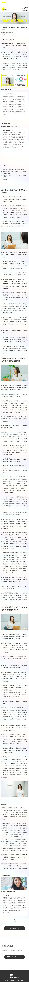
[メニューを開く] (27, 2)
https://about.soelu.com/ (8, 116)
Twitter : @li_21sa (6, 912)
